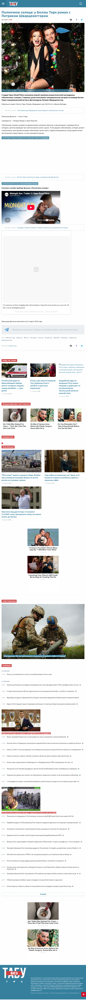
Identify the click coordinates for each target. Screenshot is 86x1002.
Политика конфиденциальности (58, 993)
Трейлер (49, 337)
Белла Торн (11, 337)
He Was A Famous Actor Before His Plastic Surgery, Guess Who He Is (41, 426)
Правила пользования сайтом (39, 993)
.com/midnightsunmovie (29, 183)
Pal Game (43, 952)
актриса (34, 337)
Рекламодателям (74, 993)
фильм (20, 337)
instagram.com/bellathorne (63, 90)
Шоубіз (57, 337)
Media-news (13, 346)
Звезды (65, 337)
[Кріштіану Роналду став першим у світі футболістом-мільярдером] (43, 720)
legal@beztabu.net (36, 990)
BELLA (27, 311)
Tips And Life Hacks (43, 925)
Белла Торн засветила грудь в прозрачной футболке (38, 177)
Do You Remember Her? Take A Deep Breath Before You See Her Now (68, 426)
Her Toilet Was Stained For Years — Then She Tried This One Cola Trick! (14, 426)
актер (41, 337)
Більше (43, 894)
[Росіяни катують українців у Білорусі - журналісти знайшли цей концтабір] (43, 799)
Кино (27, 337)
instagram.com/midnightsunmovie (37, 138)
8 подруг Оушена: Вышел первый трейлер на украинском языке (42, 228)
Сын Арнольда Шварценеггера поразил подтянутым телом (40, 110)
